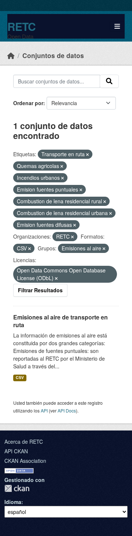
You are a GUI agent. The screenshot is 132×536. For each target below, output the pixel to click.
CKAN (16, 488)
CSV (20, 377)
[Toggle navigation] (117, 26)
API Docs (67, 410)
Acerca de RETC (23, 441)
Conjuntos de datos (53, 55)
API (44, 410)
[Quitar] (87, 154)
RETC (21, 26)
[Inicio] (11, 55)
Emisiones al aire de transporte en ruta (60, 321)
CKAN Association (25, 460)
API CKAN (16, 451)
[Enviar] (109, 81)
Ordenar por (28, 103)
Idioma (12, 501)
